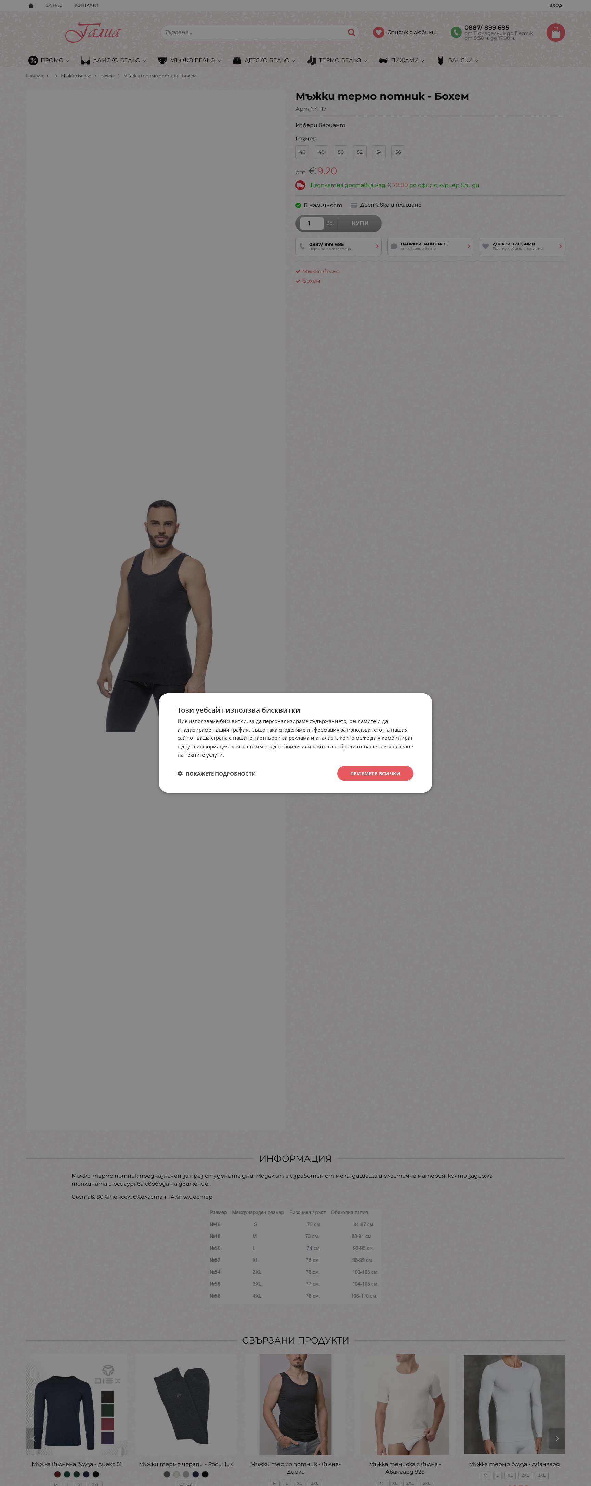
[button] (217, 773)
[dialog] (295, 743)
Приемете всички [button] (375, 773)
